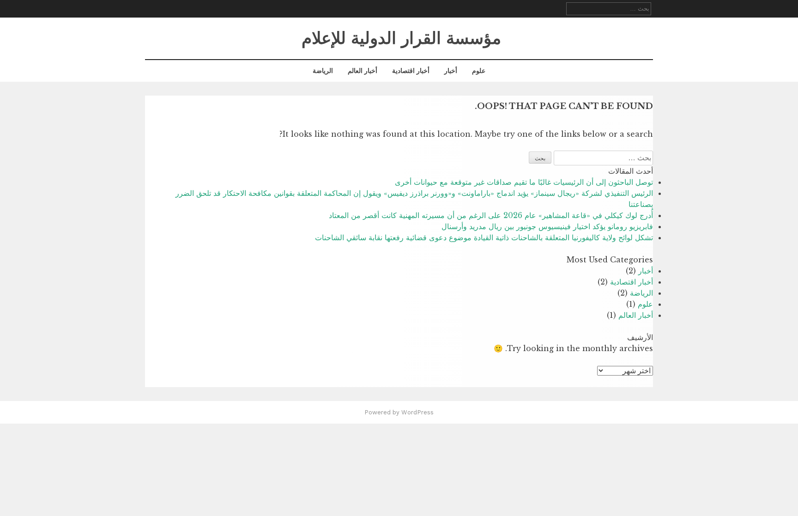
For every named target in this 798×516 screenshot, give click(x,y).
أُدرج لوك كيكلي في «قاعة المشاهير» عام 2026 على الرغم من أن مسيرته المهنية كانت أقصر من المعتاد (491, 215)
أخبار (450, 71)
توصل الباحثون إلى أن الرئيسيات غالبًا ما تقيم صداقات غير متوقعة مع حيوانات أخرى (524, 182)
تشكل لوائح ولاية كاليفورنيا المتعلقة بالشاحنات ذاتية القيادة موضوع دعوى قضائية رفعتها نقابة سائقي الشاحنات (484, 237)
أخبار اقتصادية (410, 71)
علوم (478, 71)
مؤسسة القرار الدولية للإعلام (401, 38)
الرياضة (323, 71)
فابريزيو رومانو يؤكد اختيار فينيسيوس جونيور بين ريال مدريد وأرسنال (547, 226)
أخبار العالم (362, 71)
